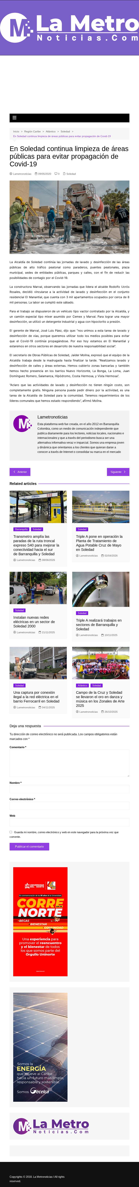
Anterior (22, 471)
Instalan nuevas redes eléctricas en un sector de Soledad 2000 (34, 621)
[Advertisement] (69, 86)
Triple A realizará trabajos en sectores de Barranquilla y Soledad (99, 624)
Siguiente (116, 471)
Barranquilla (21, 529)
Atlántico (82, 685)
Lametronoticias (22, 173)
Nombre (16, 782)
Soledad (71, 173)
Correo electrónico (22, 799)
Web (12, 815)
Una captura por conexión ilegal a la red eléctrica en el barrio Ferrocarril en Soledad (36, 696)
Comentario (18, 747)
